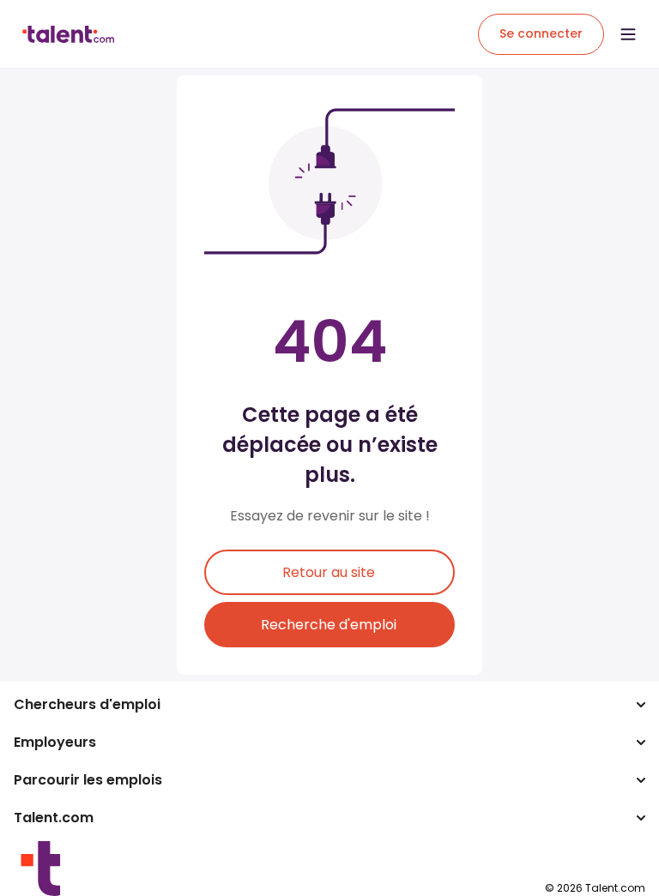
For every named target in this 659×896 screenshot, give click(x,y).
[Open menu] (628, 34)
